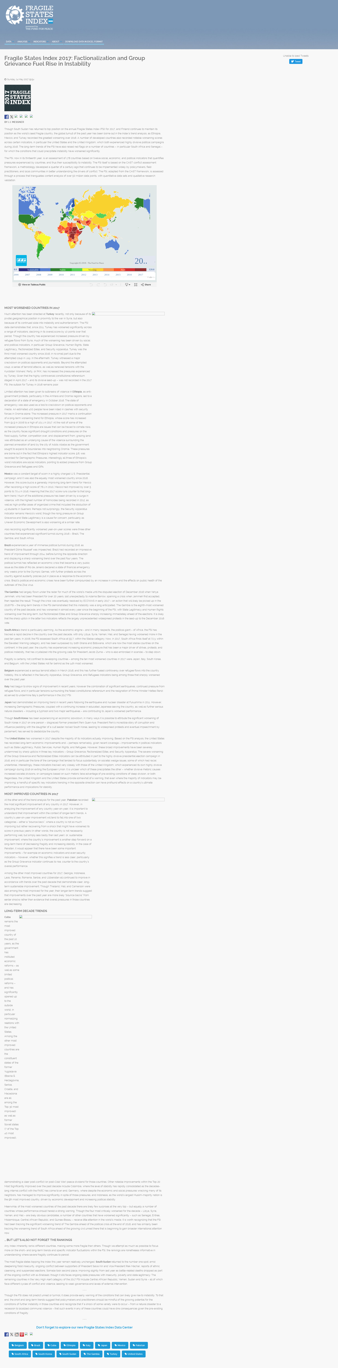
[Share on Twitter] (12, 117)
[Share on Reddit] (17, 117)
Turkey (113, 1354)
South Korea (45, 1354)
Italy (88, 1345)
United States (135, 1354)
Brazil (37, 1345)
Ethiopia (71, 1345)
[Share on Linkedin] (27, 117)
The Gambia (93, 1354)
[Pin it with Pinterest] (22, 117)
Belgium (19, 1345)
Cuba (53, 1345)
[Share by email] (32, 117)
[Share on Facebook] (6, 117)
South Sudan (69, 1354)
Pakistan (140, 1345)
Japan (104, 1345)
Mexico (121, 1345)
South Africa (21, 1354)
